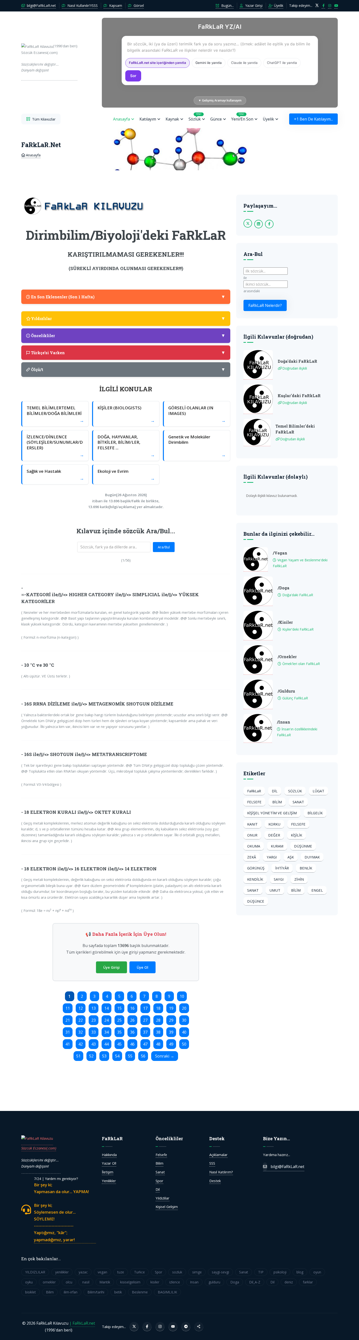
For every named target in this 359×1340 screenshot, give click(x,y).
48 (158, 1044)
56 (143, 1056)
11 (67, 1008)
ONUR (252, 835)
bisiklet (30, 1292)
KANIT (252, 824)
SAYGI (279, 879)
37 (145, 1032)
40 (184, 1032)
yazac (83, 1272)
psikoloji (280, 1272)
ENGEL (317, 890)
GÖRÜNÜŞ (255, 868)
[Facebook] (147, 1326)
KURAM (277, 846)
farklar (308, 1282)
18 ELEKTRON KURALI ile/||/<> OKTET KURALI (77, 812)
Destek (215, 1180)
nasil (85, 1282)
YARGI (272, 857)
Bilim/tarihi (95, 1292)
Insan (194, 1282)
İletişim (107, 1171)
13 (93, 1008)
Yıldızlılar (162, 1198)
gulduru (214, 1282)
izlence (174, 1282)
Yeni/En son (242, 117)
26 (132, 1020)
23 (93, 1020)
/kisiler (285, 622)
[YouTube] (173, 1326)
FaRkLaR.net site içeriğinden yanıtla (157, 63)
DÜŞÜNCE (255, 901)
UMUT (274, 890)
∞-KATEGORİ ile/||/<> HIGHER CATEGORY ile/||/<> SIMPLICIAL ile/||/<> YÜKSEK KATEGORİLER (110, 598)
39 (171, 1032)
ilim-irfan (70, 1292)
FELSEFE (254, 801)
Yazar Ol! (109, 1163)
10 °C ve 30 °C (39, 665)
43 (93, 1044)
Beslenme (140, 1292)
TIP (261, 1272)
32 (80, 1032)
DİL (274, 790)
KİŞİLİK (296, 835)
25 (119, 1020)
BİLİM (277, 801)
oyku (29, 1282)
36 (132, 1032)
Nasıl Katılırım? (221, 1171)
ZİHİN (299, 879)
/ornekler (287, 656)
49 (171, 1044)
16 (132, 1008)
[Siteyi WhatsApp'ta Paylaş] (198, 1326)
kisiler (154, 1282)
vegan (102, 1272)
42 (80, 1044)
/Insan (283, 722)
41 (67, 1044)
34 (106, 1032)
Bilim (159, 1163)
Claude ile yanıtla (244, 63)
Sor (133, 75)
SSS (212, 1163)
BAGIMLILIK (167, 1292)
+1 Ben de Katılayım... (313, 119)
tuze (120, 1272)
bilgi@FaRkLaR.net (41, 5)
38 (158, 1032)
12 (80, 1008)
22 (80, 1020)
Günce (216, 119)
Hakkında (109, 1154)
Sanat (160, 1171)
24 (106, 1020)
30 (184, 1020)
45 (119, 1044)
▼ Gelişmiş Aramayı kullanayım (220, 100)
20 (184, 1008)
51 (78, 1056)
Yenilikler (109, 1180)
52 (91, 1056)
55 (130, 1056)
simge (197, 1272)
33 (93, 1032)
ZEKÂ (251, 857)
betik (118, 1292)
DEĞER (274, 835)
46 (132, 1044)
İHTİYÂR (282, 868)
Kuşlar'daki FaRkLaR (299, 395)
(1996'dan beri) (49, 57)
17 (145, 1008)
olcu (69, 1282)
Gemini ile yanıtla (208, 63)
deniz (289, 1282)
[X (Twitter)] (134, 1326)
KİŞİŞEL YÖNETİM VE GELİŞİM (272, 812)
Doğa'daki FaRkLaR (297, 361)
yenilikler (62, 1272)
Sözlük (195, 117)
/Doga (283, 587)
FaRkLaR (254, 790)
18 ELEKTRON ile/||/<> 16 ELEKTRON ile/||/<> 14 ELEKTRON (90, 869)
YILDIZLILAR (35, 1272)
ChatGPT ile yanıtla (282, 63)
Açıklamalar (218, 1154)
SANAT (298, 801)
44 (106, 1044)
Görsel (138, 5)
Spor (159, 1180)
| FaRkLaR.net (82, 1323)
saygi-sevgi (220, 1272)
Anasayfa (121, 119)
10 (182, 996)
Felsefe (161, 1154)
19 (171, 1008)
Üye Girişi (111, 967)
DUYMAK (312, 857)
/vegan (280, 552)
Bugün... (227, 5)
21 (67, 1020)
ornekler (49, 1282)
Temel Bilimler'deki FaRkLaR (295, 428)
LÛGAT (318, 790)
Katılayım (147, 119)
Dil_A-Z (254, 1282)
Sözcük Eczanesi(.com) (38, 1148)
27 (145, 1020)
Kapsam (115, 5)
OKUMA (253, 846)
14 (106, 1008)
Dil (158, 1189)
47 (145, 1044)
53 (104, 1056)
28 (158, 1020)
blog (299, 1272)
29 (171, 1020)
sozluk (177, 1272)
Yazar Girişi (253, 5)
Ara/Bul (164, 546)
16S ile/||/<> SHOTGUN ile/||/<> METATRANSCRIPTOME (85, 754)
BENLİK (306, 868)
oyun (317, 1272)
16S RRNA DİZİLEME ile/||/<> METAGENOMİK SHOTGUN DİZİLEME (98, 704)
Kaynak (172, 119)
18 (158, 1008)
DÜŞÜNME (303, 846)
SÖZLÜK (295, 790)
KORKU (274, 824)
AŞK (290, 857)
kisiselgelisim (130, 1282)
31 (67, 1032)
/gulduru (286, 691)
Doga (234, 1282)
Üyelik (278, 5)
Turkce (139, 1272)
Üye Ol (142, 967)
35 (119, 1032)
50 (184, 1044)
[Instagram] (160, 1326)
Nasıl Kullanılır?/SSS (82, 5)
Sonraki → (164, 1056)
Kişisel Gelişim (167, 1206)
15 (119, 1008)
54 (117, 1056)
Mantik (104, 1282)
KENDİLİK (255, 879)
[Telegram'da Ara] (185, 1326)
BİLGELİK (315, 812)
